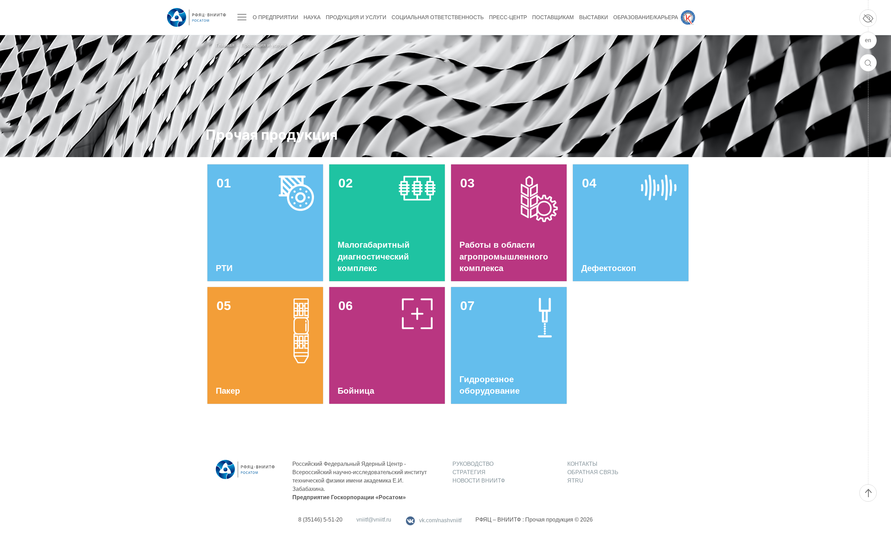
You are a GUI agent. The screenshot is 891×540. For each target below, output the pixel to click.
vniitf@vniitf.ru (373, 520)
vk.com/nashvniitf (440, 520)
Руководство (473, 464)
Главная (225, 45)
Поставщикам (553, 17)
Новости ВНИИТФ (478, 481)
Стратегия (469, 472)
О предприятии (275, 17)
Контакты (582, 464)
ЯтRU (575, 481)
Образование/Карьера (645, 17)
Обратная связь (592, 472)
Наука (312, 17)
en (868, 40)
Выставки (593, 17)
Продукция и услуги (356, 17)
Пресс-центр (508, 17)
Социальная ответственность (438, 17)
